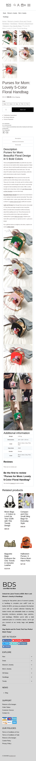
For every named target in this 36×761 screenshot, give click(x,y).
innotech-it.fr (12, 756)
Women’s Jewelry (12, 13)
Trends (4, 681)
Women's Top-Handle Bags (11, 126)
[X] (7, 132)
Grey (17, 104)
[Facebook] (3, 132)
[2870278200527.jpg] (26, 37)
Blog (6, 693)
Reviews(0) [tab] (18, 144)
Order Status (6, 707)
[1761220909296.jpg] (9, 54)
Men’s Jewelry (22, 13)
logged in (12, 483)
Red (27, 104)
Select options (10, 534)
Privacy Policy (6, 743)
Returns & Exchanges (9, 704)
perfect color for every (15, 201)
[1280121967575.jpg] (26, 54)
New (3, 656)
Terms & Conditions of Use (10, 732)
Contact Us (5, 713)
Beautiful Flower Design (10, 194)
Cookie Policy (6, 740)
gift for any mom (18, 216)
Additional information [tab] (18, 141)
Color (3, 101)
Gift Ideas (5, 673)
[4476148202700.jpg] (9, 70)
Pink (22, 104)
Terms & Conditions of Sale (10, 735)
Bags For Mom (19, 126)
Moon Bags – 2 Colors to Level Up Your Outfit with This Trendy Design (9, 519)
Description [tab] (18, 138)
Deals (4, 13)
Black (5, 104)
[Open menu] (29, 5)
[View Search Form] (14, 5)
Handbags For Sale (25, 126)
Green (11, 104)
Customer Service (8, 710)
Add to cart (23, 109)
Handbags (6, 17)
